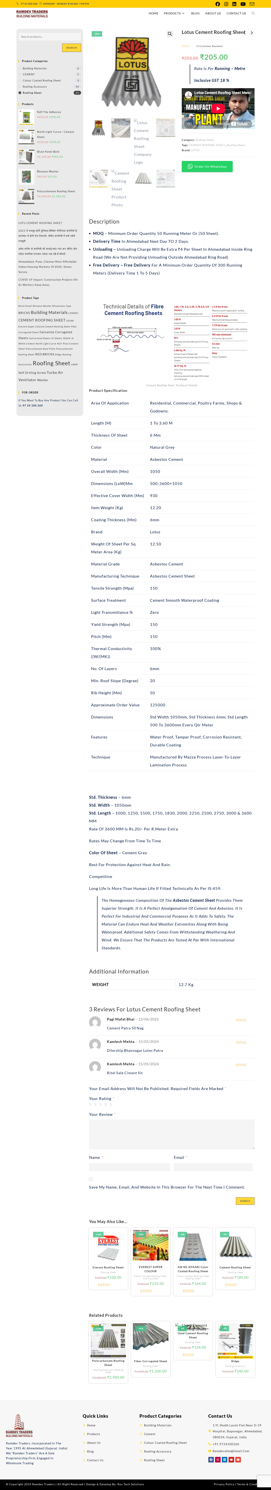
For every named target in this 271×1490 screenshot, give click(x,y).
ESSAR (70, 320)
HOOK (66, 338)
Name (96, 1157)
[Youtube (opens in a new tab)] (243, 4)
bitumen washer (42, 306)
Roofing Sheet (205, 140)
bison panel (25, 306)
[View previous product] (244, 32)
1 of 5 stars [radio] (91, 1104)
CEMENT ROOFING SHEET (207, 145)
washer (42, 380)
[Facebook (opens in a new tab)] (217, 4)
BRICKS (24, 313)
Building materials (49, 312)
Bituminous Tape (61, 306)
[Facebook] (211, 1459)
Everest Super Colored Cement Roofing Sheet (44, 326)
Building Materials (35, 68)
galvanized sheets (40, 338)
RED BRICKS (44, 354)
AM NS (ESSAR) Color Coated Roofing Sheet (193, 1269)
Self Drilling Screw (32, 372)
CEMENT (29, 74)
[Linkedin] (224, 1459)
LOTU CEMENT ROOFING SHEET (40, 223)
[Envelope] (238, 1459)
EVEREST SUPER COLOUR (150, 1269)
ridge (58, 354)
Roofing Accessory (103, 1369)
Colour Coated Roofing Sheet (150, 1276)
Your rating (101, 1098)
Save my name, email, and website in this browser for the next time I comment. (167, 1187)
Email (180, 1157)
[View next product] (252, 32)
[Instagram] (218, 1459)
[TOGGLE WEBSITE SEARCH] (253, 13)
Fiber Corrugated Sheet (150, 1361)
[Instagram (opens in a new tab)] (226, 4)
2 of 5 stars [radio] (96, 1104)
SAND (74, 364)
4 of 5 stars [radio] (107, 1104)
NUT (59, 343)
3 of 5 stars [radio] (101, 1104)
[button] (170, 34)
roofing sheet (236, 145)
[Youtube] (231, 1459)
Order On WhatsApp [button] (211, 166)
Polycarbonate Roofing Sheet (108, 1363)
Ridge (235, 1361)
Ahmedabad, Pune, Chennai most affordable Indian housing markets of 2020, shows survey (47, 267)
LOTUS (195, 150)
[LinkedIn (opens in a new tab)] (234, 4)
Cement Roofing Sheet (235, 1267)
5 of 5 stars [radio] (112, 1104)
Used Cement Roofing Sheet (193, 1335)
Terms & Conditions (251, 1484)
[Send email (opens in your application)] (251, 4)
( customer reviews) (209, 46)
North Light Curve (46, 343)
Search (71, 47)
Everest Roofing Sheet (108, 1267)
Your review (102, 1114)
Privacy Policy (224, 1484)
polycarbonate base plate (40, 348)
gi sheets (56, 338)
